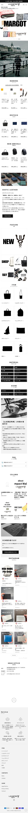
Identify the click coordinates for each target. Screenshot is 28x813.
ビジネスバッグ (5, 320)
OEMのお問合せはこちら (10, 552)
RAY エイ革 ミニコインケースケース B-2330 (14, 101)
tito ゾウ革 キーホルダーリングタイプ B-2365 (24, 101)
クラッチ (17, 338)
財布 (3, 356)
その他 (16, 356)
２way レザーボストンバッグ (5, 158)
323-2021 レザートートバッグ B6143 (5, 131)
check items (7, 216)
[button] (2, 5)
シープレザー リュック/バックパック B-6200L (24, 160)
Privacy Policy (5, 788)
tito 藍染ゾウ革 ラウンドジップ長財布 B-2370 (24, 131)
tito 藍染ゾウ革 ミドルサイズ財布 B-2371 (14, 131)
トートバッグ (5, 303)
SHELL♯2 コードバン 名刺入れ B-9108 (5, 101)
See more (14, 655)
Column (3, 778)
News (3, 775)
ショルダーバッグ (19, 303)
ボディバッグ (5, 338)
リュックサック (18, 320)
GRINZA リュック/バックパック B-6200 (14, 159)
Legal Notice (5, 786)
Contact (4, 791)
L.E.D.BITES (12, 810)
